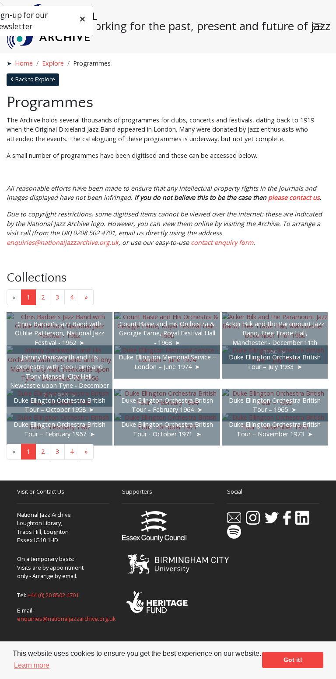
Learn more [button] (31, 665)
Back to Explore (34, 79)
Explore (53, 63)
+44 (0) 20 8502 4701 (53, 595)
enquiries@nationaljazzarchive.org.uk (66, 619)
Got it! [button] (293, 659)
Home (24, 63)
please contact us (294, 197)
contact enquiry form (222, 242)
